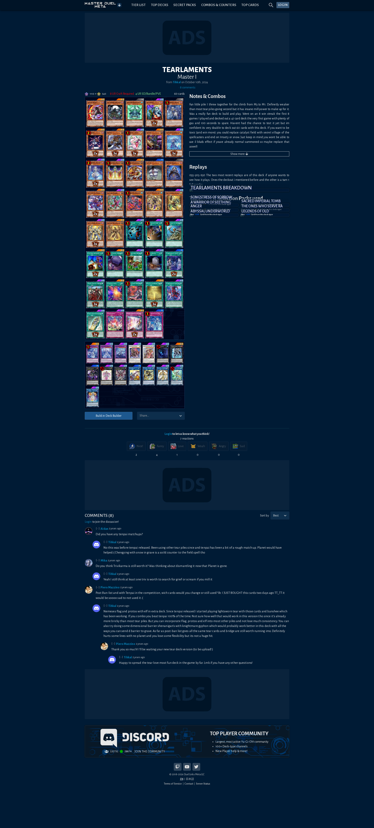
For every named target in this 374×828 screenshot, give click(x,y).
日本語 (190, 779)
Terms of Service (173, 783)
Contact (188, 783)
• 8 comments (187, 87)
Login (168, 433)
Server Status (203, 783)
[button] (239, 190)
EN (181, 779)
